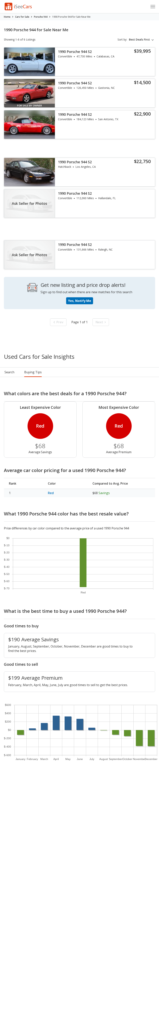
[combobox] (142, 39)
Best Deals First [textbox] (139, 39)
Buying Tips (33, 372)
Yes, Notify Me (79, 301)
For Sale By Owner (29, 105)
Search (9, 372)
